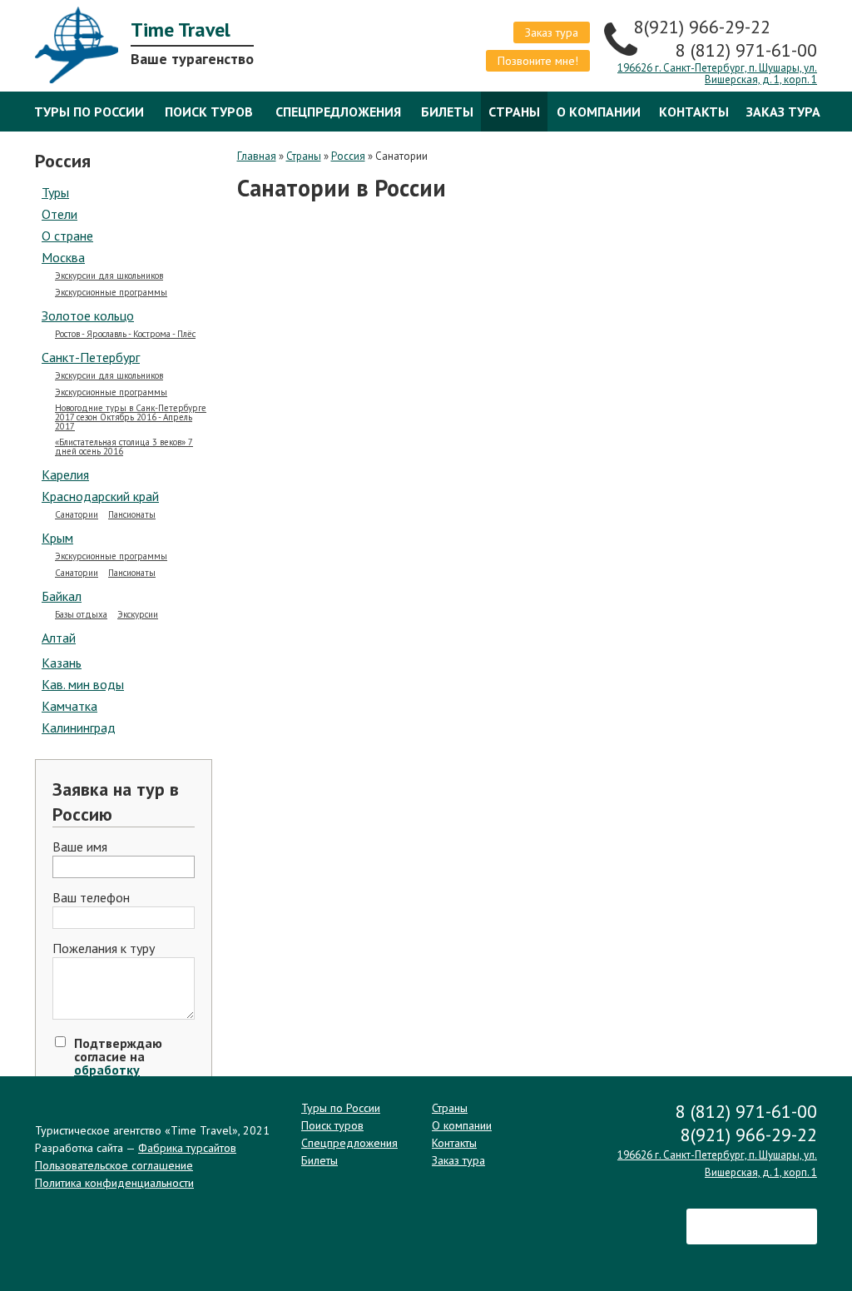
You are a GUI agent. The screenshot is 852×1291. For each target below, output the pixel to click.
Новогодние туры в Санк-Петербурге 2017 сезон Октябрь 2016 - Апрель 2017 (130, 417)
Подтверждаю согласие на (118, 1069)
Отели (59, 214)
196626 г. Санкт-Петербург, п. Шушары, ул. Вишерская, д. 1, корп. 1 (717, 74)
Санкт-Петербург (91, 357)
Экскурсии (137, 614)
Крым (57, 537)
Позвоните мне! (538, 60)
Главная (256, 156)
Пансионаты (132, 514)
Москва (63, 257)
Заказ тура (551, 32)
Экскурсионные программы (111, 292)
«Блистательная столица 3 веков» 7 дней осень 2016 (124, 447)
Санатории (76, 514)
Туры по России (89, 111)
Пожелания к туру (103, 948)
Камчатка (69, 706)
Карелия (65, 474)
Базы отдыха (81, 614)
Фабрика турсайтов (187, 1147)
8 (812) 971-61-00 (746, 50)
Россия (348, 156)
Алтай (59, 637)
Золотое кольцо (88, 315)
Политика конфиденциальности (114, 1182)
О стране (67, 235)
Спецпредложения (338, 111)
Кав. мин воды (83, 684)
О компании (599, 111)
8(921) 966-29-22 (704, 26)
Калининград (79, 727)
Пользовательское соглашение (114, 1165)
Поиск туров (209, 111)
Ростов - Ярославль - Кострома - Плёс (125, 334)
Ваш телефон (91, 898)
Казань (62, 662)
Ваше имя (79, 847)
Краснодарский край (100, 496)
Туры (55, 192)
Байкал (62, 596)
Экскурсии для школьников (109, 276)
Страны (514, 111)
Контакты (694, 111)
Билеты (447, 111)
